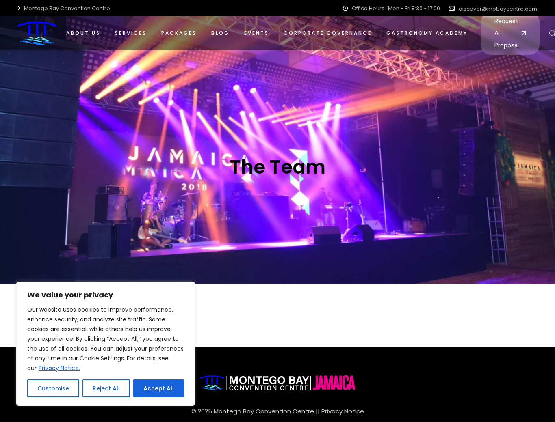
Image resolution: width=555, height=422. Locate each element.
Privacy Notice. (59, 368)
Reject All (106, 388)
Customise (53, 388)
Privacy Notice (342, 411)
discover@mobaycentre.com (498, 9)
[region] (105, 344)
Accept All (158, 388)
